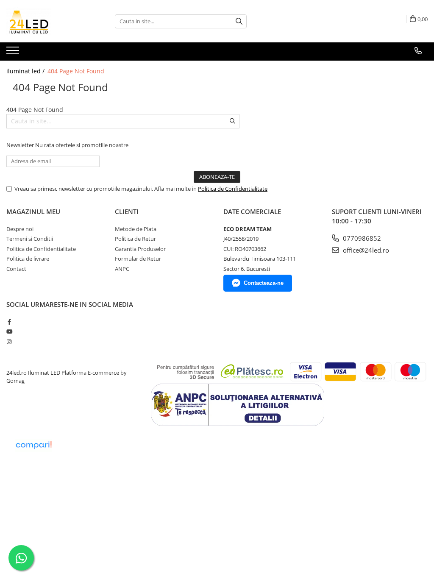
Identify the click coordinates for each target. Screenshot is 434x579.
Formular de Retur (138, 258)
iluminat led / (26, 71)
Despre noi (19, 229)
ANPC (122, 269)
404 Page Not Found (75, 71)
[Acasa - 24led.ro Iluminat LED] (48, 21)
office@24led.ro (365, 250)
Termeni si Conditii (29, 238)
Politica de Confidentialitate (232, 188)
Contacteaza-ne (264, 283)
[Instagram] (9, 341)
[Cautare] (239, 21)
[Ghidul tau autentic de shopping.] (33, 445)
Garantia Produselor (140, 249)
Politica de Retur (135, 238)
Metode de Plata (135, 229)
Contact (16, 269)
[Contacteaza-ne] (418, 50)
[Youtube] (9, 331)
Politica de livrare (27, 258)
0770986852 (361, 238)
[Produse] (13, 53)
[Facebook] (9, 322)
